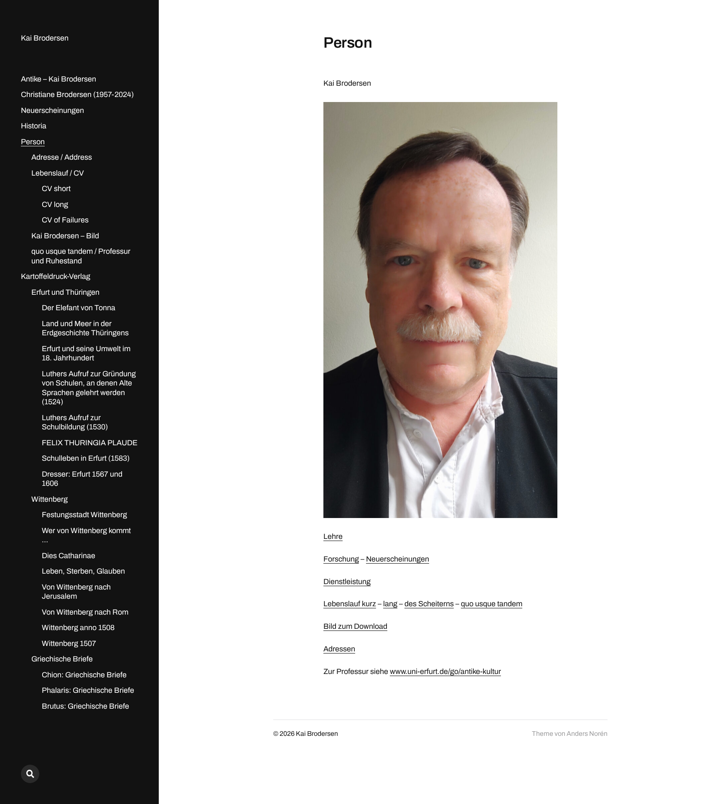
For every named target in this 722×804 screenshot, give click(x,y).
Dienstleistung (347, 581)
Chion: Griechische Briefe (84, 675)
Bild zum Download (355, 626)
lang (390, 604)
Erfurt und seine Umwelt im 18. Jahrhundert (86, 353)
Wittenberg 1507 (69, 643)
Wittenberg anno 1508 (78, 627)
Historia (33, 126)
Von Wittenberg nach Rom (85, 612)
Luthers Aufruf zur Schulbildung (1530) (75, 422)
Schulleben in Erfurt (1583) (86, 458)
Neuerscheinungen (52, 110)
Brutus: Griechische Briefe (85, 706)
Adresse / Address (61, 157)
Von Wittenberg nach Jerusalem (76, 592)
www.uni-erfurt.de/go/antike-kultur (445, 671)
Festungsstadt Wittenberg (84, 514)
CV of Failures (65, 220)
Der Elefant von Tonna (78, 308)
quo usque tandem (491, 604)
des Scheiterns (429, 604)
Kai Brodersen (45, 38)
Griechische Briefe (62, 659)
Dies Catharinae (68, 555)
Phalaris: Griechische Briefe (88, 690)
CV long (55, 204)
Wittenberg (49, 499)
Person (33, 142)
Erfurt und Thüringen (65, 292)
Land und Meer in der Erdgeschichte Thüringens (85, 328)
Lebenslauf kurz (349, 604)
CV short (56, 188)
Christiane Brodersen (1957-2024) (77, 94)
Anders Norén (587, 733)
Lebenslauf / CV (57, 173)
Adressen (339, 649)
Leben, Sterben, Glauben (83, 571)
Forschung (341, 559)
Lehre (333, 536)
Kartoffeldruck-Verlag (55, 276)
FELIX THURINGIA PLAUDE (89, 443)
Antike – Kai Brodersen (58, 79)
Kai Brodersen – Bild (65, 236)
